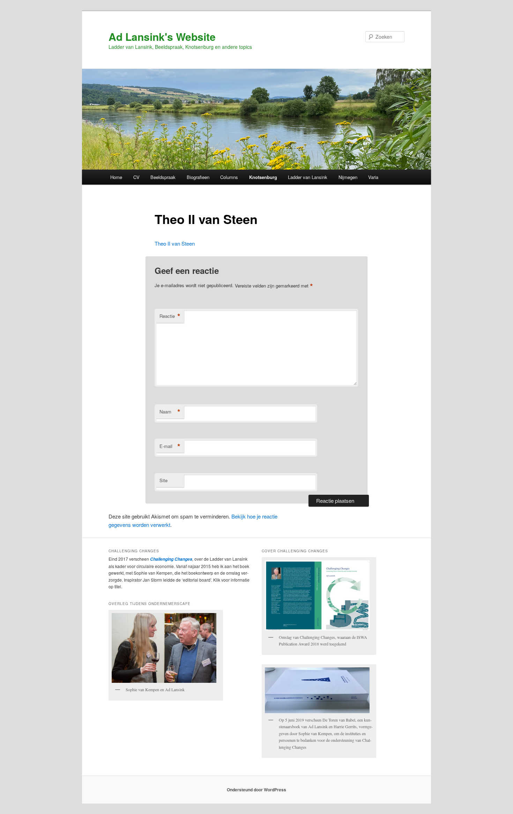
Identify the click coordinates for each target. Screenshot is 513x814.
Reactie (169, 316)
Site (163, 480)
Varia (373, 177)
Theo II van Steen (175, 243)
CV (136, 177)
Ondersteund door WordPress (256, 789)
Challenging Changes (170, 559)
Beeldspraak (163, 177)
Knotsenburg (263, 177)
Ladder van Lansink (307, 177)
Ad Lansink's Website (162, 36)
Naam (169, 411)
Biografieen (198, 177)
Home (116, 177)
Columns (229, 177)
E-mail (169, 446)
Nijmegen (348, 177)
